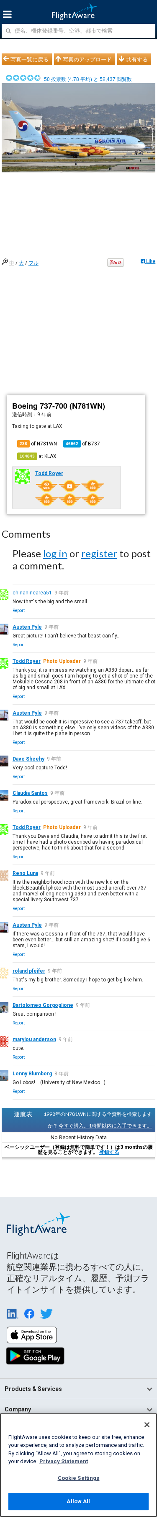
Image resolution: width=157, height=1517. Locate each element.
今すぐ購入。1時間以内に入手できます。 (105, 1126)
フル (33, 263)
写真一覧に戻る (29, 59)
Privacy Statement (63, 1461)
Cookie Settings (79, 1478)
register (99, 553)
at (38, 456)
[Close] (147, 1425)
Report (19, 610)
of (83, 444)
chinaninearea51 (32, 593)
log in (55, 553)
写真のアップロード (87, 59)
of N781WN (38, 444)
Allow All (78, 1501)
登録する (109, 1152)
